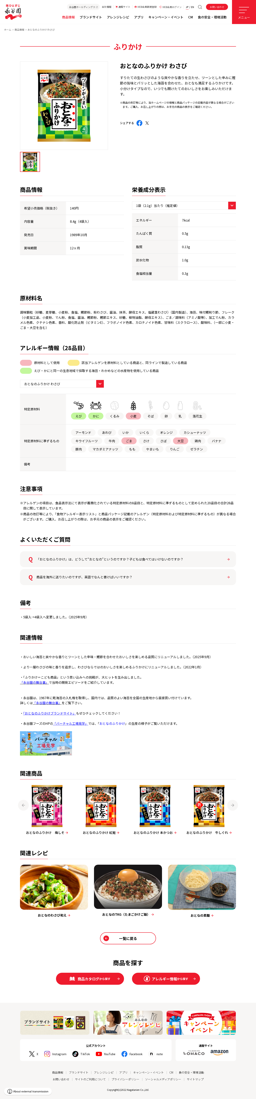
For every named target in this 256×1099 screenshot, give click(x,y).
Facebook (135, 1054)
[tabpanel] (64, 106)
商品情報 (19, 29)
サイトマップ (195, 1079)
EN (192, 7)
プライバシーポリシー (125, 1079)
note (159, 1054)
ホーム (7, 29)
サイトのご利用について (90, 1079)
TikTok (85, 1054)
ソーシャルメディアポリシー (163, 1079)
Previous (23, 805)
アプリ (123, 1072)
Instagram (59, 1054)
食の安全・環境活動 (191, 1072)
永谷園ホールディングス (82, 7)
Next (232, 805)
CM (171, 1072)
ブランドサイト (78, 1072)
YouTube (109, 1054)
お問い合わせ (217, 7)
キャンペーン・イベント (148, 1072)
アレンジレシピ (104, 1072)
